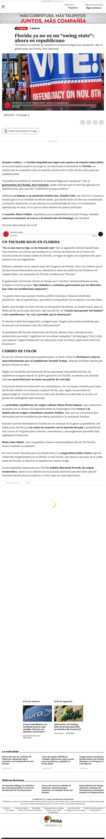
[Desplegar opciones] (99, 105)
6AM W (36, 28)
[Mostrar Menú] (3, 6)
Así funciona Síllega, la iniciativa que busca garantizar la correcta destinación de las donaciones (18, 788)
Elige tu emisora (93, 8)
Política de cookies (53, 810)
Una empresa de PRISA (53, 819)
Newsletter (36, 808)
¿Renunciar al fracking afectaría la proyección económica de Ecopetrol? (67, 727)
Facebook (82, 122)
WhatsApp (101, 122)
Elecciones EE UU (12, 483)
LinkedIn (95, 122)
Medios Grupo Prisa (53, 825)
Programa (73, 7)
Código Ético (53, 812)
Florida (28, 483)
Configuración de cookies (75, 810)
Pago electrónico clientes (54, 808)
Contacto (6, 808)
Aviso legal (9, 810)
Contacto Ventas (21, 808)
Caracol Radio (12, 7)
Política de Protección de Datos (30, 810)
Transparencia (95, 810)
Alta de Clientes (74, 808)
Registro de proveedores (93, 808)
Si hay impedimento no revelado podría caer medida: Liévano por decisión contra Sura (35, 728)
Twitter (89, 122)
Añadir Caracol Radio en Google (22, 131)
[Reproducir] (7, 105)
